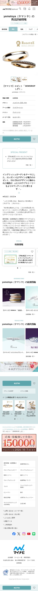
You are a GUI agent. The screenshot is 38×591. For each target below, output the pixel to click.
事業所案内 (27, 557)
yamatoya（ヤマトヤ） (13, 429)
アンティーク (16, 112)
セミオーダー (16, 117)
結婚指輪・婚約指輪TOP (24, 427)
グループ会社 (31, 560)
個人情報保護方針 (20, 560)
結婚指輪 (15, 98)
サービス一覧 (18, 557)
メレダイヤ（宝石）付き (20, 102)
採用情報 (19, 563)
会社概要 (10, 557)
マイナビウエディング (9, 427)
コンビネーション (18, 107)
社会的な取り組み (8, 560)
